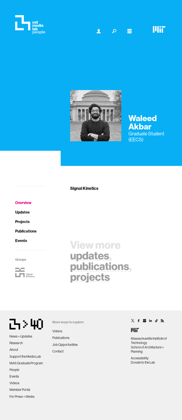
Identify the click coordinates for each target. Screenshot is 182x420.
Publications (25, 231)
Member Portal (19, 390)
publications (99, 266)
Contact (58, 351)
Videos (14, 383)
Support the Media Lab (25, 356)
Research (16, 343)
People (14, 370)
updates (89, 255)
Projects (22, 221)
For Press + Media (21, 396)
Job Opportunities (65, 344)
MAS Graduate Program (26, 363)
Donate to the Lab (143, 362)
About (13, 349)
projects (90, 276)
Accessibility (140, 358)
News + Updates (20, 336)
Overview (23, 202)
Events (21, 240)
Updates (22, 212)
